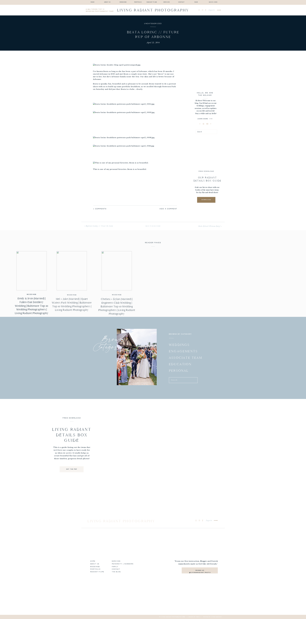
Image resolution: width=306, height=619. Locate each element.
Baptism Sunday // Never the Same (99, 226)
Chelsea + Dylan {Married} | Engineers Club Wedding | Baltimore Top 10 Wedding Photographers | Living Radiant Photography (116, 306)
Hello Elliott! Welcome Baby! (209, 226)
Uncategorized (153, 23)
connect (125, 244)
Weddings (31, 294)
